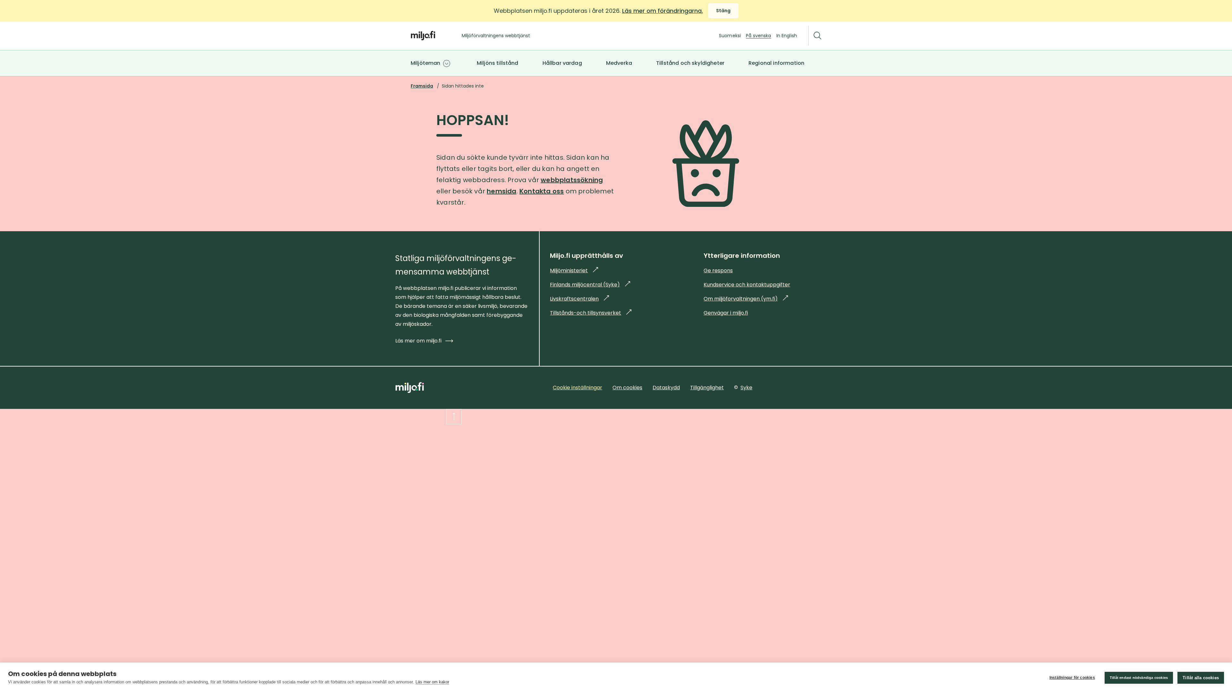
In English (786, 35)
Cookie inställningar (577, 387)
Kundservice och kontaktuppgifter (747, 284)
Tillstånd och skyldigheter (690, 63)
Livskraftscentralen (579, 298)
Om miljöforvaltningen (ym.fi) (746, 298)
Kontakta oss (541, 191)
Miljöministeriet (574, 270)
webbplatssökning (572, 179)
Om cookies (627, 387)
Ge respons (718, 270)
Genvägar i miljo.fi (726, 313)
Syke (746, 387)
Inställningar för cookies (1072, 677)
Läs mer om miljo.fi (418, 340)
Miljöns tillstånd (497, 63)
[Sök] (817, 36)
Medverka (619, 63)
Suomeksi (730, 35)
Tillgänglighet (707, 387)
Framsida (422, 86)
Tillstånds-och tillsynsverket (590, 313)
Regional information (776, 63)
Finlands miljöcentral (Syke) (590, 284)
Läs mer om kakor (432, 682)
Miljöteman (426, 63)
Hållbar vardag (562, 63)
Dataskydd (666, 387)
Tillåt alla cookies (1201, 677)
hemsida (501, 191)
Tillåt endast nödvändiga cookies (1139, 678)
